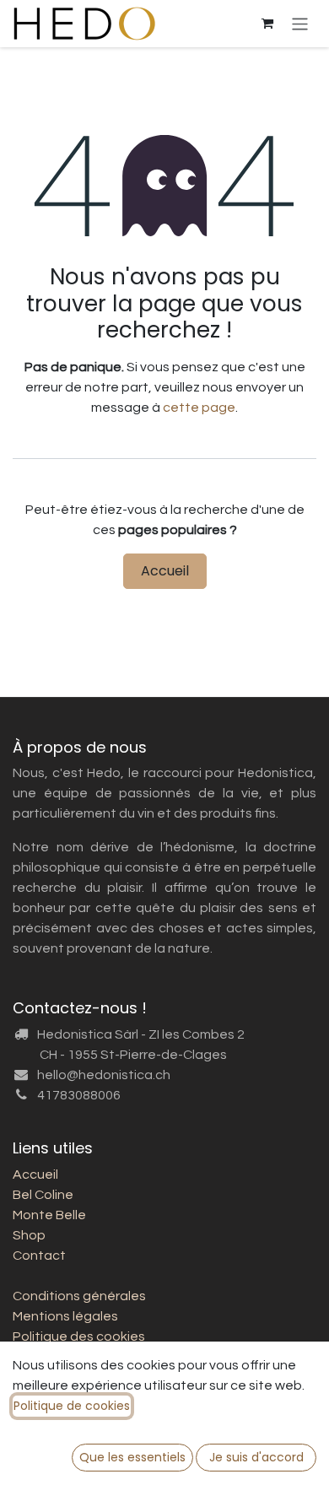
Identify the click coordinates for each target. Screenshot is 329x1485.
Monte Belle (49, 1215)
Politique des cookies (79, 1336)
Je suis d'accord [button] (256, 1457)
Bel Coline (43, 1195)
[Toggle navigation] (299, 23)
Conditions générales (79, 1296)
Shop (29, 1235)
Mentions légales (65, 1316)
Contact (39, 1255)
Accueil (165, 570)
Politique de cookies (71, 1405)
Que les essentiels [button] (132, 1457)
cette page (199, 407)
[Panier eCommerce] (267, 24)
